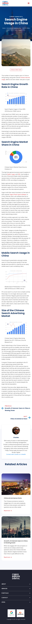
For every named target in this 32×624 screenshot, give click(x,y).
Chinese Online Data (16, 17)
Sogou (13, 174)
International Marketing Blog (14, 28)
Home (3, 28)
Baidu (9, 174)
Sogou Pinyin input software (18, 194)
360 (19, 174)
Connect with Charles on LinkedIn (16, 454)
